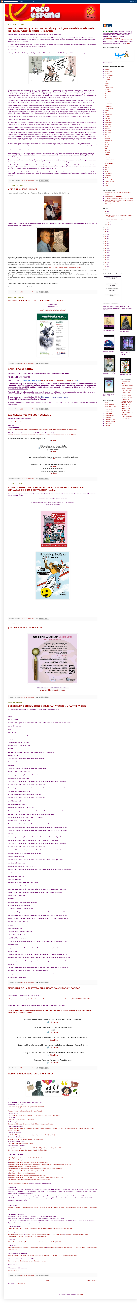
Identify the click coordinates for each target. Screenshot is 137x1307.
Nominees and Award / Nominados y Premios (33, 1261)
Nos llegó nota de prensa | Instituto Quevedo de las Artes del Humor (28, 1162)
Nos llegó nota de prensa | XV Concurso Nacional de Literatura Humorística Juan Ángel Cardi (36, 1177)
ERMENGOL (108, 92)
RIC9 (106, 165)
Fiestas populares (52, 1247)
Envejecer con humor (46, 1208)
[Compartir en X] (44, 181)
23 (106, 232)
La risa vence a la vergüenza (17, 1160)
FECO (106, 403)
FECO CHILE (108, 409)
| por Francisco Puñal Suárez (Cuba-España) (34, 1115)
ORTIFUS (107, 153)
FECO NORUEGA (110, 419)
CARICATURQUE (126, 391)
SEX (106, 169)
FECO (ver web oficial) (125, 40)
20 (106, 239)
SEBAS (107, 167)
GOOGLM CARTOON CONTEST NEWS (127, 401)
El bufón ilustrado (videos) (81, 1234)
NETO (106, 147)
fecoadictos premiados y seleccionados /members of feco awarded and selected (119, 201)
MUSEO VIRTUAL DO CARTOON (127, 413)
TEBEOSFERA (125, 418)
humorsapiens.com (13, 1270)
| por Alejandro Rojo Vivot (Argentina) (31, 1135)
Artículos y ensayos (30, 1234)
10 (106, 262)
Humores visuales (71, 1208)
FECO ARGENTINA (110, 405)
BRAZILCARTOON (126, 389)
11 (106, 260)
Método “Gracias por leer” (45, 1228)
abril (108, 224)
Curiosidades (51, 1242)
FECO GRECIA (109, 413)
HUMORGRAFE (125, 408)
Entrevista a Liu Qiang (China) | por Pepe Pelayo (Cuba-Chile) (26, 1107)
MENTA (107, 136)
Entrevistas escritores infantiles (63, 1228)
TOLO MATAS (108, 173)
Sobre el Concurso (13, 1255)
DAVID (106, 85)
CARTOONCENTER (126, 397)
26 (106, 211)
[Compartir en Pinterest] (48, 181)
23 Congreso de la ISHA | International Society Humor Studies (27, 1171)
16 (106, 248)
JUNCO (107, 110)
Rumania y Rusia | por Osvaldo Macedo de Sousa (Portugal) (25, 1111)
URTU (106, 177)
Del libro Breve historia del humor (18, 1183)
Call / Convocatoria (13, 1261)
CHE (106, 81)
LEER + (128, 43)
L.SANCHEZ (108, 114)
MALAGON (108, 126)
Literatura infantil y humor (15, 1228)
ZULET (107, 185)
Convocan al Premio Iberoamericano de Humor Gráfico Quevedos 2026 (29, 1179)
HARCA (107, 98)
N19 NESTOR (108, 140)
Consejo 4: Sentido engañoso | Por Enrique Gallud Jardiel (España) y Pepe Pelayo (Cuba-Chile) (35, 1148)
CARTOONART (125, 393)
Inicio (47, 1280)
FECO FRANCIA (109, 411)
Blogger (80, 1294)
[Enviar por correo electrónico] (40, 181)
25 (106, 227)
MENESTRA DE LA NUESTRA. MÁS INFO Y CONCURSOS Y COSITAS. (44, 988)
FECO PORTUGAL (110, 421)
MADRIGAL (108, 124)
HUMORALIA (125, 406)
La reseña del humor (79, 1247)
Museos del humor (82, 1208)
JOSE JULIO (108, 106)
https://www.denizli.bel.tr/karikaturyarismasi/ (52, 310)
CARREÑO (108, 79)
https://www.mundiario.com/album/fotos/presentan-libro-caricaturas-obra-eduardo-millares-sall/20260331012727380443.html (49, 999)
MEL (106, 134)
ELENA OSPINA (109, 87)
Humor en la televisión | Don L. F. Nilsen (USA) (22, 1120)
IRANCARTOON (125, 410)
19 (106, 241)
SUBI (106, 171)
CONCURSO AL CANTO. (20, 369)
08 (106, 267)
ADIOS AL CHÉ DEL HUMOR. (23, 189)
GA (106, 94)
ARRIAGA (107, 73)
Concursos (17, 1208)
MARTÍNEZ (108, 132)
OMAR (106, 149)
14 (106, 253)
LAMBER (107, 120)
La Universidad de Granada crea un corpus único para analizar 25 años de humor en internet (35, 1169)
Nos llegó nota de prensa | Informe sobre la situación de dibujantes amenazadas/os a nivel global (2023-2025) (40, 1164)
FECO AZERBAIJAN (110, 407)
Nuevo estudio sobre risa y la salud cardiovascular (23, 1166)
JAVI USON (108, 102)
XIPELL (107, 183)
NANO (106, 142)
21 (106, 236)
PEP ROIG (108, 157)
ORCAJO (107, 151)
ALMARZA (108, 69)
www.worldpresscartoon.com (52, 690)
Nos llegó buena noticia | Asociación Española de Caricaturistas (27, 1158)
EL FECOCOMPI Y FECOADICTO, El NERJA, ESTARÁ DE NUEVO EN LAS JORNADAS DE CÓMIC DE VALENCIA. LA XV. (46, 488)
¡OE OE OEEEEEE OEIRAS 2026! (25, 627)
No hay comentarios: (29, 180)
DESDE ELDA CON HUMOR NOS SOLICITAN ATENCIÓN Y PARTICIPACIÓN (47, 706)
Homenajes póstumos (31, 1242)
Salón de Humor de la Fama (16, 1242)
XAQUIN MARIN (109, 181)
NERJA (107, 144)
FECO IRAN (108, 417)
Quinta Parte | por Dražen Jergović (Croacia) (20, 1143)
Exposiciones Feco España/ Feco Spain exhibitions (119, 198)
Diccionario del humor (43, 1234)
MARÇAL (107, 128)
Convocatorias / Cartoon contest (113, 196)
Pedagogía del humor (30, 1228)
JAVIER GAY (108, 104)
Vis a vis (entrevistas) (58, 1234)
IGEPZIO (107, 100)
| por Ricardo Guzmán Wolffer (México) (25, 1139)
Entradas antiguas (92, 1280)
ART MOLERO (109, 75)
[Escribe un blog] (42, 181)
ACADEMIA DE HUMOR (125, 382)
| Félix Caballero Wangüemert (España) (30, 1124)
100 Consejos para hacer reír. (41, 1236)
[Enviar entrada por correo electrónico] (37, 180)
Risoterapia (68, 1234)
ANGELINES (108, 71)
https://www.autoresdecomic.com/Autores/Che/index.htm (65, 267)
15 (106, 250)
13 (106, 255)
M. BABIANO (108, 122)
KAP (106, 112)
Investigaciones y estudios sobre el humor (20, 1236)
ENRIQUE (107, 90)
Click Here (54, 440)
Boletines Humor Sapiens (65, 1247)
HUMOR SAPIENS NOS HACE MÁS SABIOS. (31, 1073)
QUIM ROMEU (109, 163)
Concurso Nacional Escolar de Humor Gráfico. (65, 1255)
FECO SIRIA (108, 423)
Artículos (10, 1208)
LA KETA (107, 116)
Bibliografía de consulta (15, 1247)
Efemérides (59, 1242)
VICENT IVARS (109, 179)
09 (106, 264)
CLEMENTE (108, 83)
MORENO (107, 138)
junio (108, 213)
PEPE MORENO (109, 159)
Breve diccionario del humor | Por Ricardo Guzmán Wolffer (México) (28, 1150)
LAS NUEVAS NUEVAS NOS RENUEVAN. (29, 415)
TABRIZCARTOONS (126, 416)
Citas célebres (42, 1242)
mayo (108, 222)
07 (106, 269)
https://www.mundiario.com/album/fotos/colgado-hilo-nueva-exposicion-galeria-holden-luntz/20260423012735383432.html (42, 429)
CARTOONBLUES (126, 395)
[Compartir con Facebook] (46, 181)
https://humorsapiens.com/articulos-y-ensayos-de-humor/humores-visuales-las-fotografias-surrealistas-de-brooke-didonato (42, 435)
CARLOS (107, 77)
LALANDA (107, 118)
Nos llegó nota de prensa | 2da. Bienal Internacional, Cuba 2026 (27, 1175)
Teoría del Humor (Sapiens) (16, 1234)
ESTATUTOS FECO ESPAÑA (113, 38)
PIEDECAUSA (109, 161)
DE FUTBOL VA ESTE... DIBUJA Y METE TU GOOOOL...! (37, 300)
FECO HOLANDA (109, 415)
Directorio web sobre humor (38, 1247)
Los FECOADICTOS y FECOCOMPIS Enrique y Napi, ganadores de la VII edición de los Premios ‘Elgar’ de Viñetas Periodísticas (51, 29)
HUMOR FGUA (125, 404)
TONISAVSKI (108, 175)
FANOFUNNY (125, 399)
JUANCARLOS (109, 108)
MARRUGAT (108, 130)
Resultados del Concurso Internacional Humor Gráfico (35, 1255)
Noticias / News (109, 204)
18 (106, 243)
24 (106, 229)
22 (106, 234)
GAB (106, 96)
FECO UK (107, 425)
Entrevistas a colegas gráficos (30, 1208)
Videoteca (25, 1247)
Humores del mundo (58, 1208)
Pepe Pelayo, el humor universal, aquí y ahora (22, 1173)
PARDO (107, 155)
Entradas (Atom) (20, 1283)
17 (106, 246)
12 (106, 257)
